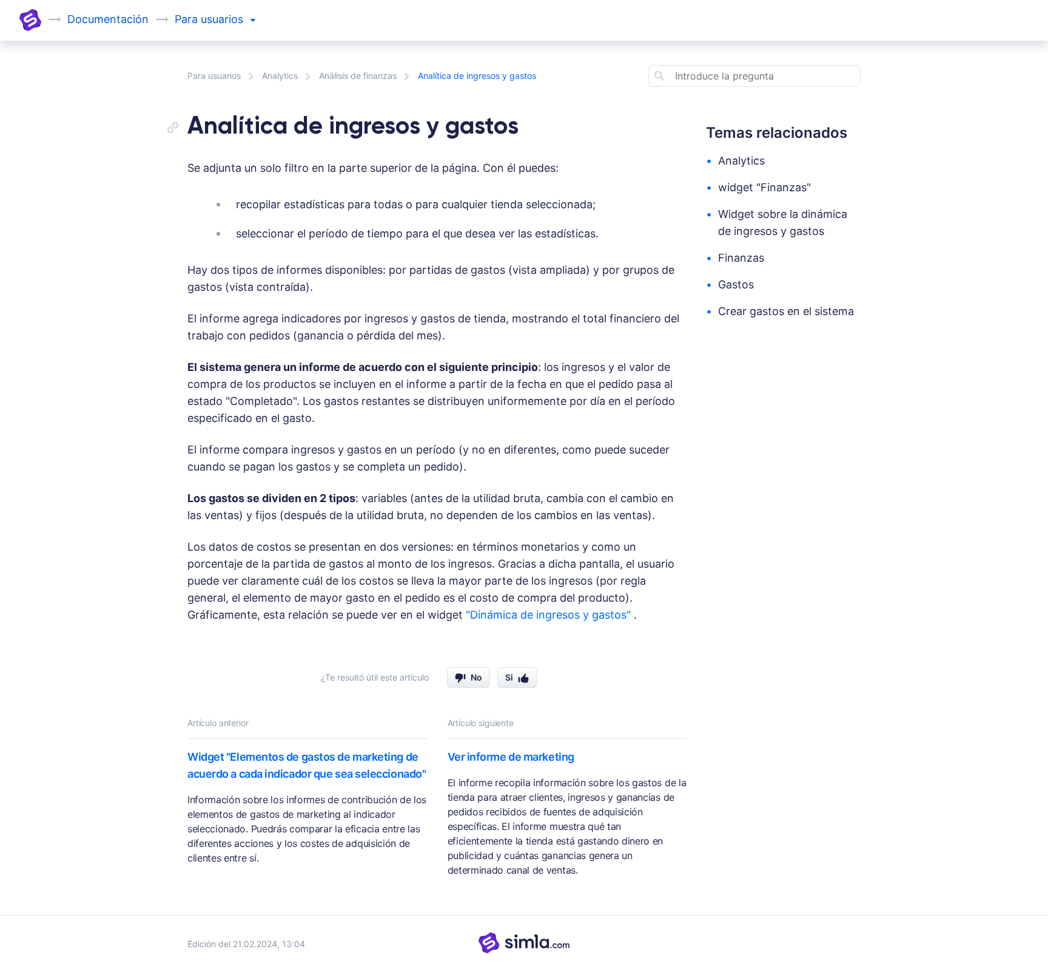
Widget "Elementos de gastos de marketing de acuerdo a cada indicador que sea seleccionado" (306, 765)
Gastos (736, 284)
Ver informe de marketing (511, 756)
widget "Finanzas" (764, 187)
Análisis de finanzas (358, 75)
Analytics (280, 75)
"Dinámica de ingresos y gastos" (550, 614)
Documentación (108, 19)
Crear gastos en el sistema (786, 311)
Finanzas (741, 257)
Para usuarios (214, 75)
